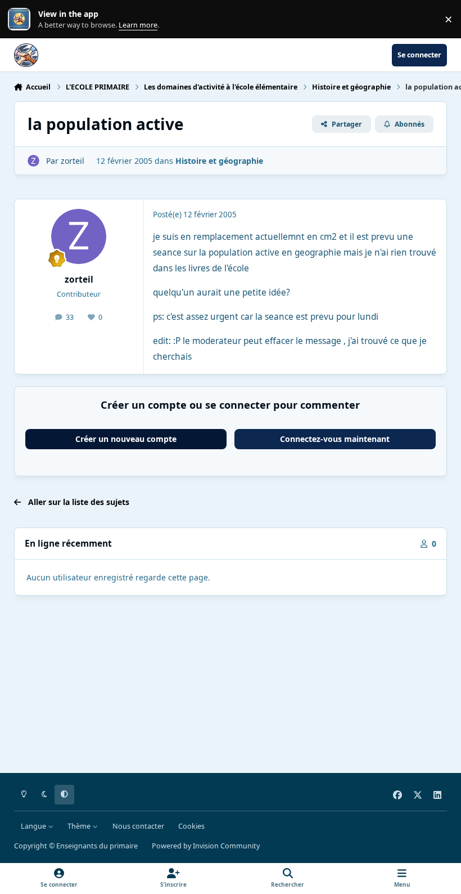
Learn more (21, 19)
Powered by (206, 846)
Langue (34, 826)
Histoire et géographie (219, 160)
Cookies (191, 826)
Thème (79, 826)
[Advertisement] (231, 686)
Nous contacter (138, 826)
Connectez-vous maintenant (335, 438)
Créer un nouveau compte (126, 438)
